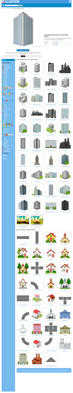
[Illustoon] (10, 2)
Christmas (6, 65)
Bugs (5, 104)
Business (6, 141)
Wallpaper (5, 155)
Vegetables (6, 114)
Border (4, 154)
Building (10, 8)
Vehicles (6, 116)
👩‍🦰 (12, 124)
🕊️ (4, 96)
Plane (5, 118)
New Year (6, 71)
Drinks (5, 110)
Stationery (6, 131)
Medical (6, 143)
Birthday (6, 70)
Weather (6, 84)
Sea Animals (7, 98)
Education (6, 129)
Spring (5, 72)
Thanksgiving (7, 67)
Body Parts (6, 145)
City (7, 8)
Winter (5, 76)
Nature (5, 78)
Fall (5, 74)
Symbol (8, 149)
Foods (5, 106)
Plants (5, 82)
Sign (4, 157)
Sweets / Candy (7, 108)
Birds (5, 92)
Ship (5, 120)
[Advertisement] (58, 22)
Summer (6, 73)
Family (3, 122)
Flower (5, 80)
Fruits (5, 112)
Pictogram (5, 158)
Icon (5, 149)
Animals (6, 86)
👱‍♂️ (4, 127)
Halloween (6, 66)
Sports (5, 133)
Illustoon (3, 8)
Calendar (6, 64)
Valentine (6, 68)
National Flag (7, 151)
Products (6, 147)
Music (5, 139)
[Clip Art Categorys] (70, 2)
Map (4, 156)
